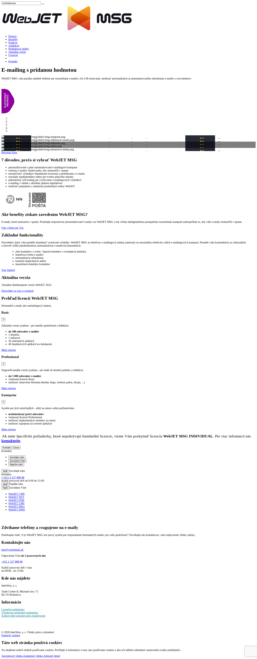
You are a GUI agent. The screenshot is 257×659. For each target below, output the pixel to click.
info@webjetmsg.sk (12, 549)
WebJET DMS (16, 509)
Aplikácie (13, 45)
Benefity (13, 39)
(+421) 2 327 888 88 (12, 477)
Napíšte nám (16, 464)
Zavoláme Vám (17, 461)
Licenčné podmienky (13, 609)
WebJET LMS (16, 503)
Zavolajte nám (17, 457)
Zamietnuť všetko (33, 655)
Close (16, 447)
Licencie (13, 55)
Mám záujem (8, 350)
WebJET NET (16, 497)
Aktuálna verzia (17, 51)
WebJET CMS (16, 493)
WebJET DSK (16, 500)
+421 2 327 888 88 (12, 561)
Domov (12, 36)
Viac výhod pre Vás (12, 227)
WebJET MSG (16, 506)
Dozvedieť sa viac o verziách (17, 290)
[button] (6, 152)
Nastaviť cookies (10, 635)
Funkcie (12, 42)
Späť (5, 471)
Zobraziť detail (52, 655)
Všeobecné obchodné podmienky (19, 612)
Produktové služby (18, 48)
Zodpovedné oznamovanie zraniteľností (23, 615)
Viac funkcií (8, 270)
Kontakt (12, 61)
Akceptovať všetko (12, 655)
